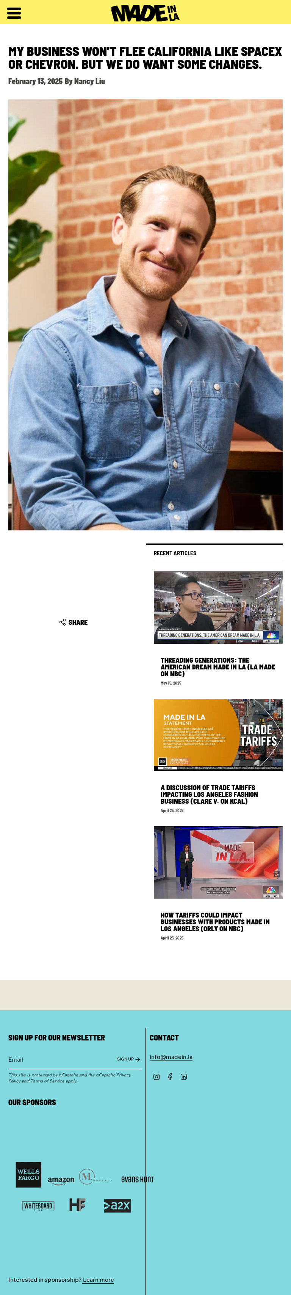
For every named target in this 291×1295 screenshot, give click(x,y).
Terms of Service (47, 1081)
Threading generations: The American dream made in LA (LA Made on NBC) (218, 667)
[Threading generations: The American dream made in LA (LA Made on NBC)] (218, 607)
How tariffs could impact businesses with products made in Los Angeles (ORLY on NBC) (215, 921)
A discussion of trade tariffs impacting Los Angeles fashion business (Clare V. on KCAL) (209, 794)
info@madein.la (171, 1057)
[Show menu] (12, 13)
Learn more (98, 1279)
